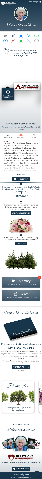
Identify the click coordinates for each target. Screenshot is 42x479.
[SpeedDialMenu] (37, 474)
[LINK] (36, 41)
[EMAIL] (13, 41)
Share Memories (22, 469)
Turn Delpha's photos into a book (21, 124)
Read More (21, 175)
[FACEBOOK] (13, 36)
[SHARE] (29, 41)
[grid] (21, 99)
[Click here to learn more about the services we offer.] (21, 458)
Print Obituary (22, 179)
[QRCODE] (5, 36)
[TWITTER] (29, 36)
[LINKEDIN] (5, 41)
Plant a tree (21, 243)
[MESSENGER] (21, 36)
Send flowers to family (21, 213)
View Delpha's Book (21, 367)
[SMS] (21, 41)
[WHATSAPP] (36, 36)
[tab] (8, 136)
